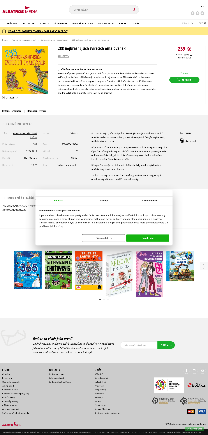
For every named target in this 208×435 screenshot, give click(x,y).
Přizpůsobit (102, 238)
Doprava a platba (10, 389)
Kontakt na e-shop (57, 374)
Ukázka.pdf (188, 140)
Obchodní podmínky (11, 382)
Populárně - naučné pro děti (24, 40)
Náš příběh (99, 374)
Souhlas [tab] (58, 200)
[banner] (20, 7)
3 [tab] (108, 299)
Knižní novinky (8, 397)
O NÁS (136, 23)
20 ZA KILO (123, 23)
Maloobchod (100, 382)
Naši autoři (7, 378)
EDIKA (74, 158)
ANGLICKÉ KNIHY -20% (82, 23)
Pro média (99, 393)
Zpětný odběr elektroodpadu (15, 413)
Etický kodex (100, 405)
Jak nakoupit (8, 385)
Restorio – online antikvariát (107, 413)
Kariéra (98, 401)
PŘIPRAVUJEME (60, 23)
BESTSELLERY (29, 23)
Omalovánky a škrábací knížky (54, 40)
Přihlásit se (166, 345)
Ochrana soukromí (10, 409)
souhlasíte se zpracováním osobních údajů (67, 352)
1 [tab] (100, 299)
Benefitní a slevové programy (15, 393)
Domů (5, 40)
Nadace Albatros (102, 409)
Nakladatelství (101, 378)
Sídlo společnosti (56, 378)
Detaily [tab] (104, 200)
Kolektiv (63, 56)
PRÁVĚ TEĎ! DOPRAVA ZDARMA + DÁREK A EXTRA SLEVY (37, 31)
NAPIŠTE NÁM (196, 429)
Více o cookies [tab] (149, 200)
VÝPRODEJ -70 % (106, 23)
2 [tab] (104, 299)
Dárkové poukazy (10, 401)
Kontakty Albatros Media (60, 382)
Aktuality (6, 374)
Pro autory (99, 385)
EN (202, 6)
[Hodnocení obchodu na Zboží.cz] (195, 384)
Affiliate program (10, 405)
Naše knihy (13, 23)
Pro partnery (100, 389)
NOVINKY (44, 23)
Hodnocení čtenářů (36, 111)
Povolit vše (147, 238)
